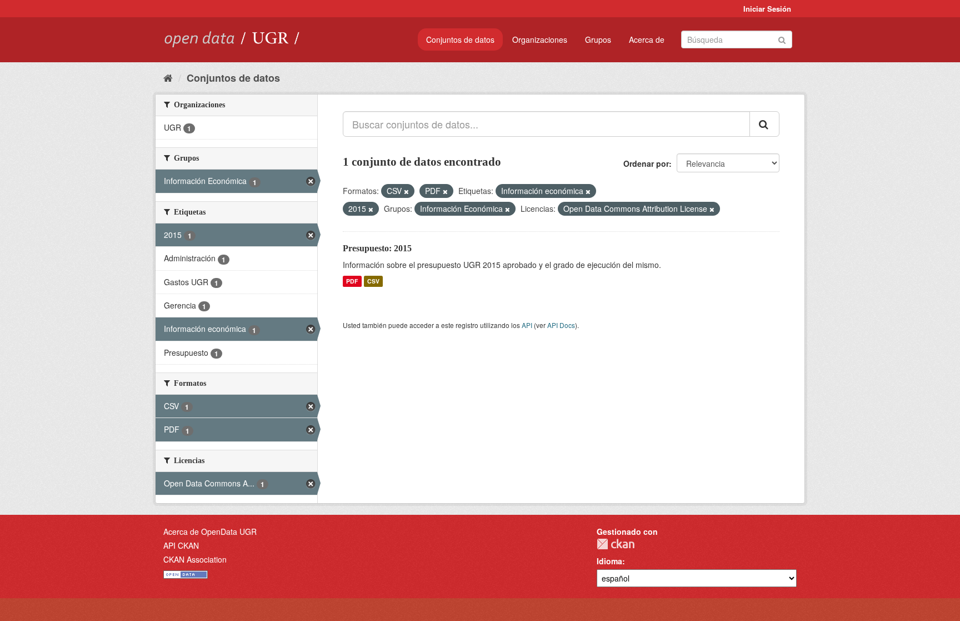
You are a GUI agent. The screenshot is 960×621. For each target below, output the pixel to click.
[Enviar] (782, 38)
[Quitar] (406, 191)
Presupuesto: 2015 (377, 248)
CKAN (615, 544)
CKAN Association (195, 559)
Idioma (609, 561)
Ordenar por (646, 163)
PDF (352, 281)
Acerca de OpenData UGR (210, 531)
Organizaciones (539, 39)
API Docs (561, 325)
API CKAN (181, 545)
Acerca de (646, 39)
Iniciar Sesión (767, 8)
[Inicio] (168, 77)
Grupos (598, 39)
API (527, 325)
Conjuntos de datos (460, 39)
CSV (373, 281)
